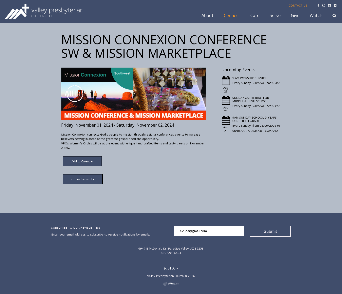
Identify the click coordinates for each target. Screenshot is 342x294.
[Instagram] (323, 5)
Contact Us (298, 5)
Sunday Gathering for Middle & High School (250, 99)
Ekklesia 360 (171, 284)
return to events (82, 179)
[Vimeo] (335, 5)
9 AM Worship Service (249, 78)
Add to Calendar (82, 161)
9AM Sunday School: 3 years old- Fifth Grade (254, 119)
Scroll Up (170, 268)
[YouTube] (329, 5)
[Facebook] (318, 5)
